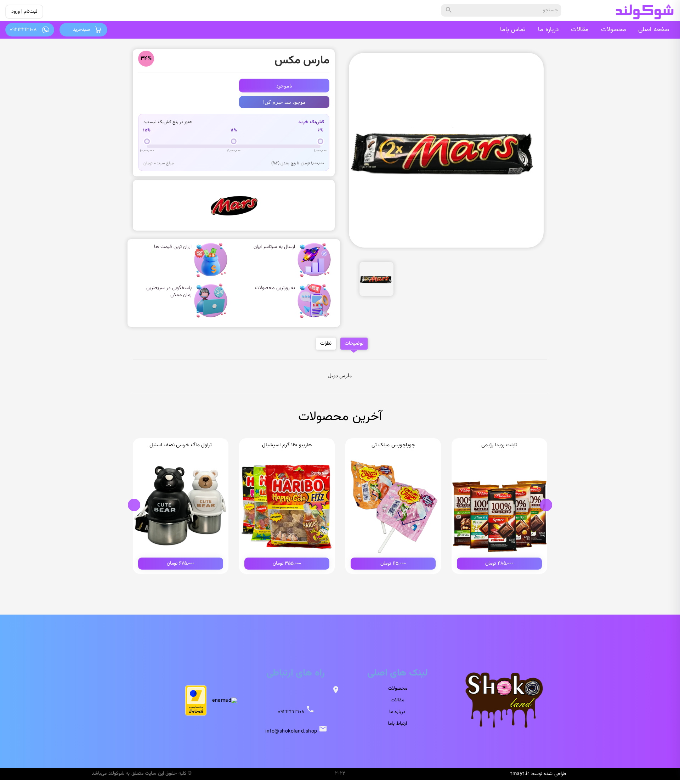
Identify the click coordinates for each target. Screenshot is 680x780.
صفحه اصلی (653, 30)
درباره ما (548, 30)
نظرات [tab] (326, 343)
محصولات (613, 30)
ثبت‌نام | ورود (24, 12)
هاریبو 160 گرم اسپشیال (287, 445)
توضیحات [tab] (354, 343)
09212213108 (291, 712)
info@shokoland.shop (291, 731)
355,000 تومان (287, 563)
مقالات (580, 30)
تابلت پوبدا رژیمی (499, 445)
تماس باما (513, 30)
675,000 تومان (181, 563)
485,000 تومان (499, 563)
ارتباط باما (397, 723)
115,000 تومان (393, 563)
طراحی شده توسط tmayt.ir (538, 774)
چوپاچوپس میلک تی (393, 445)
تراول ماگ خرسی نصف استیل (180, 445)
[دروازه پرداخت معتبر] (195, 700)
